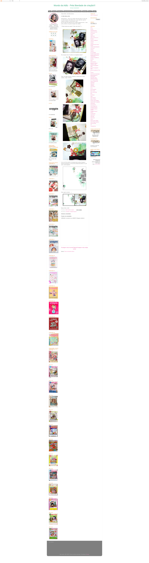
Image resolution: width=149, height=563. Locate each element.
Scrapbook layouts (73, 211)
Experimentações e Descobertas (94, 76)
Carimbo (92, 41)
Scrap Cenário (93, 104)
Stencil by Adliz (93, 123)
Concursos (92, 48)
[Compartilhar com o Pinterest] (81, 210)
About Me (54, 11)
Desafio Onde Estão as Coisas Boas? (95, 56)
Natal (91, 96)
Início (50, 11)
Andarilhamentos (94, 30)
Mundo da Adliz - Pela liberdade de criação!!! (74, 5)
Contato (94, 11)
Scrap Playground (94, 106)
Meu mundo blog (94, 92)
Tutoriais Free (60, 11)
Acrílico (92, 29)
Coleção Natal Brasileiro (68, 11)
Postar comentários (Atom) (69, 251)
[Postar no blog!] (77, 210)
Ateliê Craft (93, 36)
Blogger (87, 554)
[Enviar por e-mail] (76, 210)
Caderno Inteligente (94, 40)
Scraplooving (93, 113)
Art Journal (93, 33)
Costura (92, 49)
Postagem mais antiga (82, 247)
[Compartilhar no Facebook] (80, 210)
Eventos (92, 72)
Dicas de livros (93, 61)
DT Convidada (93, 52)
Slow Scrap (93, 117)
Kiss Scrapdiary (93, 89)
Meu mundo (93, 90)
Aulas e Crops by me (94, 37)
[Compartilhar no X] (79, 210)
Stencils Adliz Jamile (77, 11)
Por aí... (90, 11)
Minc (91, 93)
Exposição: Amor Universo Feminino (94, 78)
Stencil (92, 119)
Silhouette (92, 116)
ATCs (91, 27)
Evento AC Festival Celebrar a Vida (94, 64)
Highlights (92, 85)
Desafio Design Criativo (95, 53)
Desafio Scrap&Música (95, 57)
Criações (92, 51)
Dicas (92, 60)
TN (91, 124)
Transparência (93, 126)
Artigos (92, 34)
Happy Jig (92, 83)
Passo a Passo (93, 99)
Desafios (67, 211)
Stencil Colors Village (94, 120)
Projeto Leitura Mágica (95, 100)
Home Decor (93, 86)
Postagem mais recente (67, 247)
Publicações (85, 11)
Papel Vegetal (93, 97)
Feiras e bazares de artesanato (94, 82)
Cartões (92, 43)
